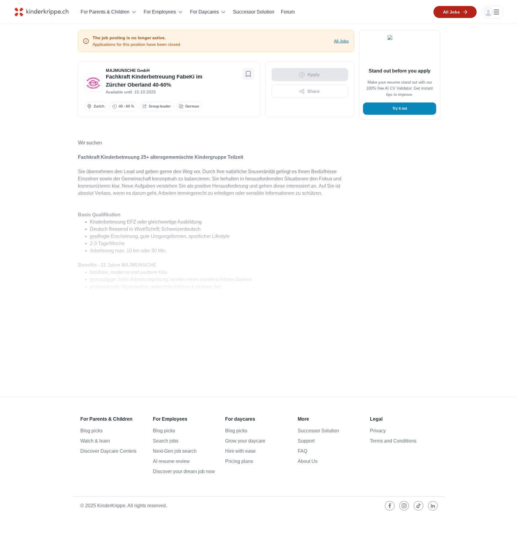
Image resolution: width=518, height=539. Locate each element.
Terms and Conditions (393, 440)
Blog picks (91, 430)
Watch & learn (95, 440)
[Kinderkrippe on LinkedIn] (433, 506)
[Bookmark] (248, 74)
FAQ (302, 451)
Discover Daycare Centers (108, 451)
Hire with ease (240, 451)
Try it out (399, 108)
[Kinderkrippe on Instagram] (404, 506)
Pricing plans (239, 461)
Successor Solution (253, 11)
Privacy (378, 430)
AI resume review (171, 461)
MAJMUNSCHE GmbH (128, 70)
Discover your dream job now (184, 471)
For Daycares (204, 11)
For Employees (160, 11)
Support (306, 440)
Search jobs (165, 440)
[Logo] (46, 11)
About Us (307, 461)
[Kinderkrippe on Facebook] (389, 506)
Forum (288, 11)
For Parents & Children (105, 11)
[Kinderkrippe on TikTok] (418, 506)
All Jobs (341, 41)
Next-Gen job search (175, 451)
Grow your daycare (245, 440)
